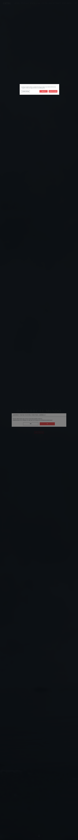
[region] (39, 89)
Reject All (43, 91)
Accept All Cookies (53, 91)
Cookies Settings (25, 91)
